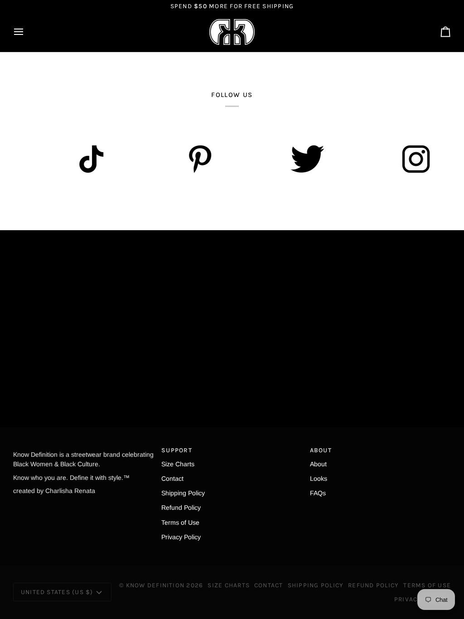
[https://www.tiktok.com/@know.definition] (85, 159)
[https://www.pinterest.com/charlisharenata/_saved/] (194, 159)
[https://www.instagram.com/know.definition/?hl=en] (412, 159)
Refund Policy (181, 507)
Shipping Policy (183, 493)
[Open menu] (26, 32)
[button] (83, 447)
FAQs (318, 493)
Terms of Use (180, 522)
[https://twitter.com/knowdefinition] (303, 159)
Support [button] (176, 450)
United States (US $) (57, 591)
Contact (172, 478)
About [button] (321, 450)
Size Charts (177, 464)
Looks (318, 478)
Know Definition (155, 585)
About (318, 464)
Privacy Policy (181, 537)
